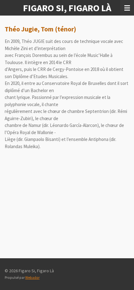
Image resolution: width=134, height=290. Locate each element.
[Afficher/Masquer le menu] (127, 8)
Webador (32, 277)
